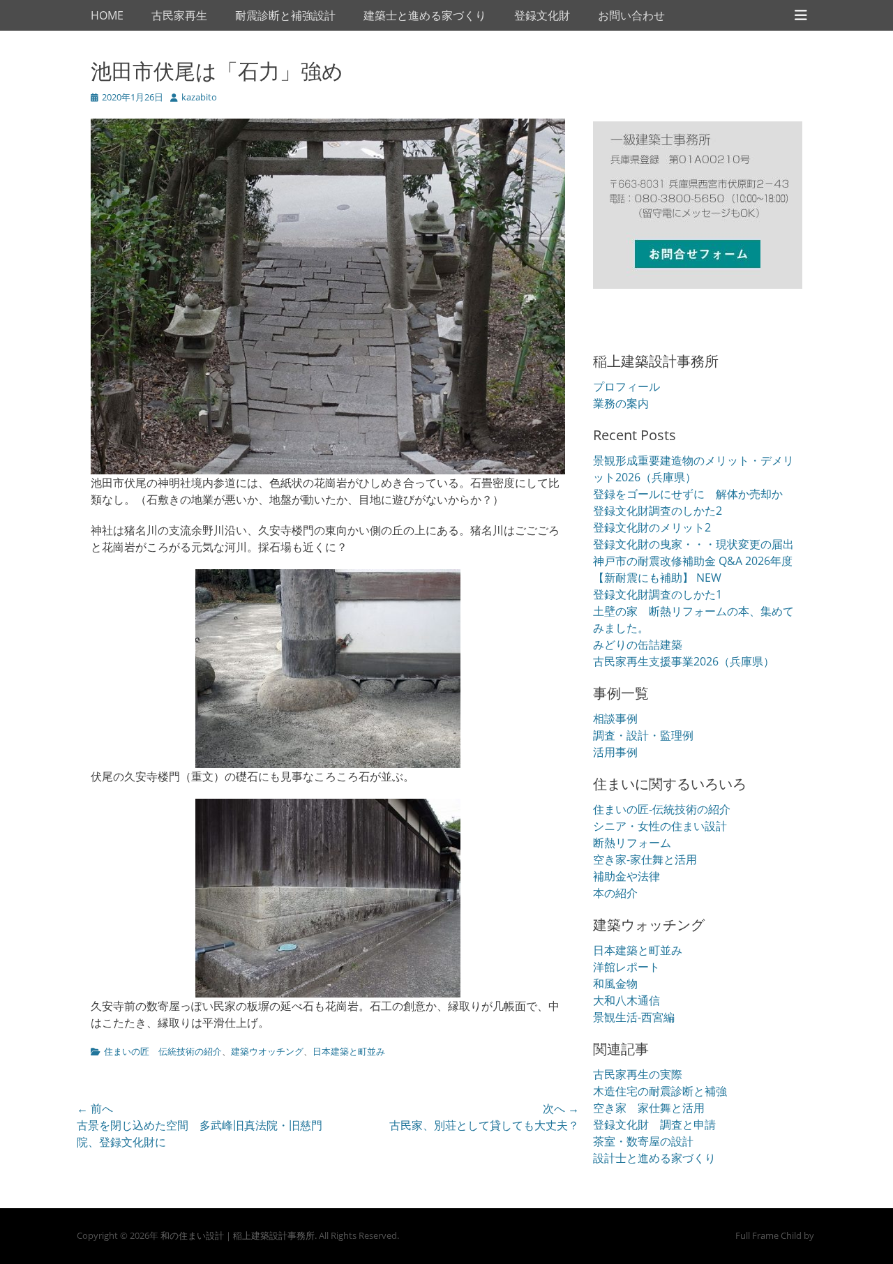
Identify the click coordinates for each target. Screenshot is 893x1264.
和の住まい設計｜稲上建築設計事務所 (237, 1235)
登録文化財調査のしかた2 (657, 510)
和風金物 (615, 983)
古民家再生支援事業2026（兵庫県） (683, 661)
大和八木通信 (626, 1000)
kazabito (199, 97)
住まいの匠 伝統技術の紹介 (163, 1051)
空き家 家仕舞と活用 (649, 1107)
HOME (107, 15)
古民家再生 (179, 15)
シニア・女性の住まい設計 (660, 826)
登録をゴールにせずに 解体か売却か (688, 494)
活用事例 (615, 752)
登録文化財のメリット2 (652, 527)
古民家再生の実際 (637, 1074)
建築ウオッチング (267, 1051)
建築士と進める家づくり (424, 15)
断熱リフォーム (632, 842)
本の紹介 (615, 893)
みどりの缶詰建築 (637, 644)
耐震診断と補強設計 (285, 15)
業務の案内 (621, 403)
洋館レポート (626, 967)
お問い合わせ (631, 15)
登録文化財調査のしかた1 (657, 594)
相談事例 (615, 718)
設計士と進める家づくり (654, 1158)
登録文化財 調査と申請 (654, 1124)
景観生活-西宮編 (634, 1017)
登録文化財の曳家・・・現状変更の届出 (693, 544)
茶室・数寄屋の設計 (643, 1141)
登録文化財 (542, 15)
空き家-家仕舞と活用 (645, 859)
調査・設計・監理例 (643, 735)
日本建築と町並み (349, 1051)
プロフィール (626, 386)
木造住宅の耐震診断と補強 (660, 1091)
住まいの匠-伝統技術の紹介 (661, 809)
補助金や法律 (626, 876)
